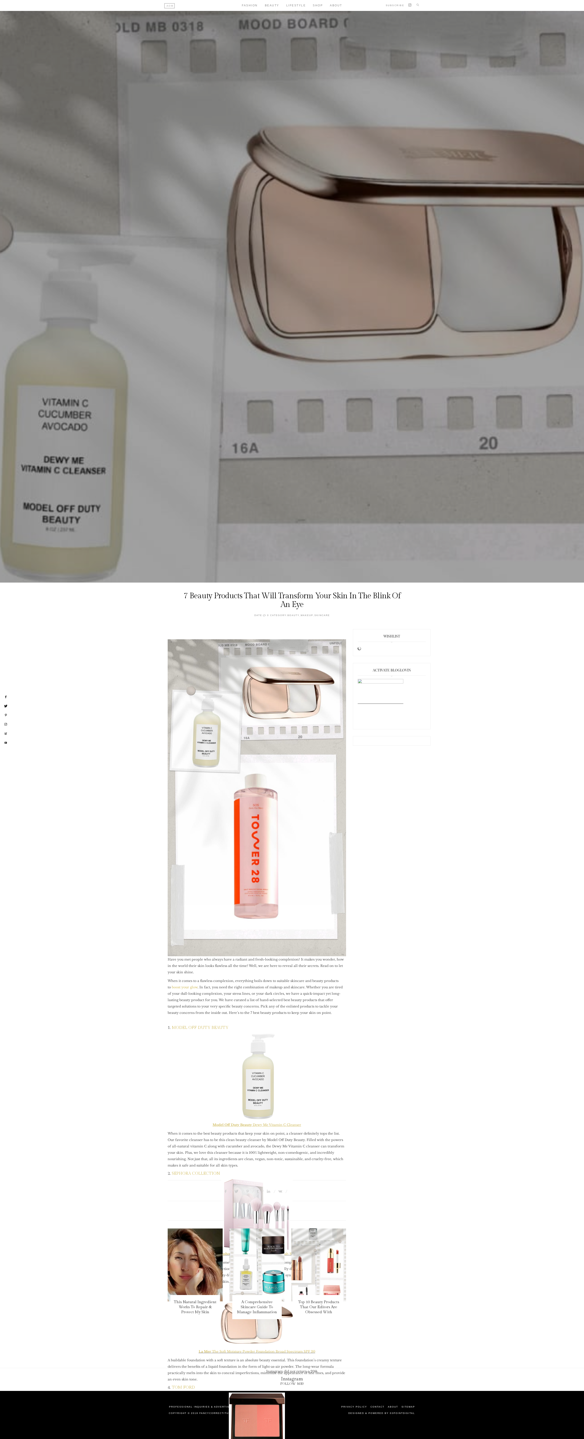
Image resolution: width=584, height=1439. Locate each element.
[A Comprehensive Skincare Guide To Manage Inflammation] (195, 1264)
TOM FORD (183, 1387)
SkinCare (322, 615)
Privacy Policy (354, 1407)
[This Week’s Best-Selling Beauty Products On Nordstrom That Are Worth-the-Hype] (318, 1264)
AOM (170, 6)
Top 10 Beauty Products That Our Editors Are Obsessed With (256, 1307)
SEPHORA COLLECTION (196, 1173)
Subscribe (395, 5)
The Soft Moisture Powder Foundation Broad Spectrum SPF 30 (257, 1351)
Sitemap (408, 1407)
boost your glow (185, 987)
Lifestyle (296, 5)
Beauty (272, 5)
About (336, 5)
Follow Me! (292, 1384)
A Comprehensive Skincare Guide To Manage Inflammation (195, 1307)
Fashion (250, 5)
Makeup (307, 615)
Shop (318, 5)
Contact (377, 1407)
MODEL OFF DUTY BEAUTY (200, 1027)
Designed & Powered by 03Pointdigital (381, 1413)
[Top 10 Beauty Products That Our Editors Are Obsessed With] (256, 1264)
